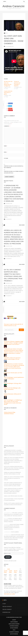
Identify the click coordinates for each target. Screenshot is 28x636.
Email (5, 152)
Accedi (4, 603)
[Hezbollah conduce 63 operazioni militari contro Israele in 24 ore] (5, 356)
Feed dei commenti (7, 609)
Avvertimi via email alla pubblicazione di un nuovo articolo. (13, 172)
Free (7, 33)
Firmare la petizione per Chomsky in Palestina (17, 83)
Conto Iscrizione (14, 621)
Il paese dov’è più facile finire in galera (8, 92)
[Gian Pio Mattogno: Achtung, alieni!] (5, 382)
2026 (8, 569)
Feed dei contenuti (7, 606)
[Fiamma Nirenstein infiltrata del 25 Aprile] (5, 392)
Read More (21, 225)
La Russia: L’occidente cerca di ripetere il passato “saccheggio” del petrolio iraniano (13, 520)
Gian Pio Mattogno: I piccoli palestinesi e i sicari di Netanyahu (14, 378)
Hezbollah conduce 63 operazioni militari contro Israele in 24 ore (12, 358)
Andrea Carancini (13, 6)
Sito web (6, 158)
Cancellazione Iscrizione (14, 623)
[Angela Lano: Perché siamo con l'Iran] (5, 371)
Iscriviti (8, 557)
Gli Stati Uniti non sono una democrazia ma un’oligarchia (8, 83)
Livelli (14, 629)
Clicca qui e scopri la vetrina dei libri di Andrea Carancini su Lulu (13, 324)
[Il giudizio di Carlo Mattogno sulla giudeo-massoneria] (5, 386)
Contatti (14, 619)
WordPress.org (6, 612)
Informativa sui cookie (9, 594)
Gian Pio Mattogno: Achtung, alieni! (12, 383)
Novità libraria (15, 532)
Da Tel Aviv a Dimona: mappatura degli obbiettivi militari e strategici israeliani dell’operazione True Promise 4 (14, 468)
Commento (7, 126)
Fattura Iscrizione (14, 627)
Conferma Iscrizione (14, 625)
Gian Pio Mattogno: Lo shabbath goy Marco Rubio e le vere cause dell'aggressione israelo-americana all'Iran (13, 402)
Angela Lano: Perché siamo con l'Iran (13, 372)
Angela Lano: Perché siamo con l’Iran (13, 496)
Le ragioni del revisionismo (14, 8)
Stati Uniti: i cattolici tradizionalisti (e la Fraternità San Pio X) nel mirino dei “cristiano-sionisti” (13, 514)
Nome (5, 146)
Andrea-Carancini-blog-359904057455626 (9, 413)
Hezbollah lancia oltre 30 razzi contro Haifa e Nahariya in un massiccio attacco (14, 478)
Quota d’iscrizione (14, 633)
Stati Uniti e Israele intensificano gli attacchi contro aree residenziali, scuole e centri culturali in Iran (13, 484)
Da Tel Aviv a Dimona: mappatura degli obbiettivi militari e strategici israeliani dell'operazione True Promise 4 (13, 343)
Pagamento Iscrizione (14, 631)
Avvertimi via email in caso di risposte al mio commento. (13, 166)
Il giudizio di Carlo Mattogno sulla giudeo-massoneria (12, 388)
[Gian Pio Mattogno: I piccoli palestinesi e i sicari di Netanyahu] (5, 376)
